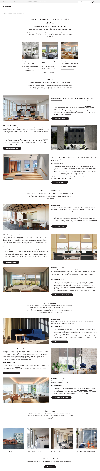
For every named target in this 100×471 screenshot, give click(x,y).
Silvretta (45, 140)
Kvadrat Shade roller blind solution (35, 365)
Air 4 (76, 391)
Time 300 (56, 288)
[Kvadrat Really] (42, 1)
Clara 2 (78, 174)
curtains (68, 112)
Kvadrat (4, 13)
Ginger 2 (90, 168)
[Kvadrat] (5, 1)
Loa (47, 368)
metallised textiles (23, 140)
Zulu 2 (89, 391)
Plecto (90, 390)
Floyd (71, 174)
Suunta (94, 337)
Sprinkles (88, 337)
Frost (79, 391)
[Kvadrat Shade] (12, 1)
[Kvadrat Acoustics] (20, 1)
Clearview (37, 140)
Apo (33, 140)
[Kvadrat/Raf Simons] (32, 1)
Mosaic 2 (82, 337)
